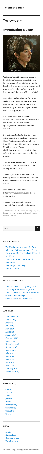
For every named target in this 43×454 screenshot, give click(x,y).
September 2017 (13, 317)
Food (8, 396)
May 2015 (10, 359)
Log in (8, 432)
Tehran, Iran (27, 299)
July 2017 (9, 323)
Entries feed (11, 435)
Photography (11, 405)
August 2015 (11, 350)
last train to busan (9, 213)
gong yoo (36, 211)
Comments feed (12, 438)
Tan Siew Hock (12, 286)
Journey (9, 399)
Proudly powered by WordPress (28, 450)
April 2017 (10, 332)
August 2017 (11, 320)
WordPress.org (12, 441)
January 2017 (11, 341)
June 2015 (10, 356)
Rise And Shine (12, 268)
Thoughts (10, 411)
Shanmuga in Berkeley (15, 265)
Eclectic (9, 392)
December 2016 (12, 344)
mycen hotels (21, 213)
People (8, 402)
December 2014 (12, 371)
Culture (9, 389)
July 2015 (9, 353)
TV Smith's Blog (13, 7)
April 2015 (10, 362)
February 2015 (12, 368)
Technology (11, 408)
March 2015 (11, 365)
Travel (17, 211)
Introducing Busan (18, 30)
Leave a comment (9, 215)
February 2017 (12, 338)
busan (23, 211)
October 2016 (11, 347)
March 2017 (11, 335)
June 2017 (10, 326)
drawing (29, 211)
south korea (31, 213)
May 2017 (10, 329)
